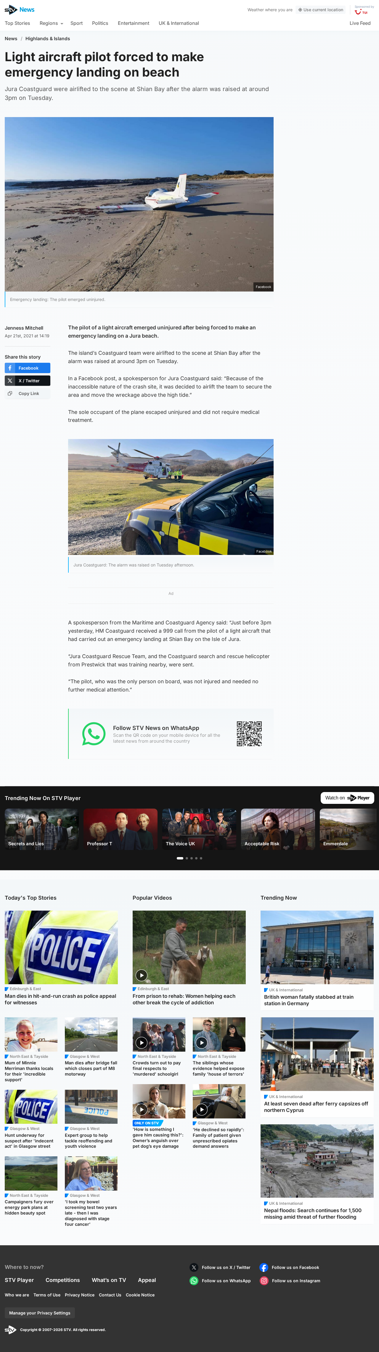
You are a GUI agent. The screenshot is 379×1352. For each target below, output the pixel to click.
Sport (76, 23)
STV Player (19, 1280)
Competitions (63, 1280)
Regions (49, 23)
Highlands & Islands (47, 38)
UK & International (179, 23)
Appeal (147, 1280)
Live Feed (360, 23)
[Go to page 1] (180, 858)
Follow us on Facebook (295, 1267)
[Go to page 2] (187, 858)
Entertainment (133, 23)
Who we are (17, 1294)
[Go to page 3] (191, 858)
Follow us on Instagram (296, 1280)
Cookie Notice (140, 1294)
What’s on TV (109, 1280)
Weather (256, 9)
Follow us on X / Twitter (226, 1267)
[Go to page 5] (201, 858)
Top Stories (17, 23)
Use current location (323, 9)
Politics (100, 23)
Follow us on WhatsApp (226, 1280)
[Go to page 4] (196, 858)
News (11, 38)
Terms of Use (46, 1294)
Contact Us (110, 1294)
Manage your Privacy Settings (39, 1312)
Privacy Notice (79, 1294)
